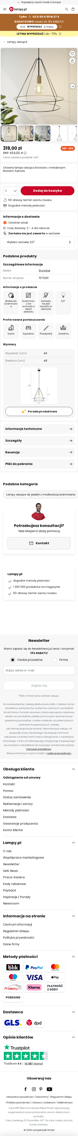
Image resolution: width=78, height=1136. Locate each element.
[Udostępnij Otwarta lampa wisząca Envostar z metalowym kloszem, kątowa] (72, 61)
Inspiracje (10, 897)
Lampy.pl (12, 842)
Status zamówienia (17, 797)
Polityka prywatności (18, 937)
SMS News (10, 871)
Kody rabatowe (14, 884)
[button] (9, 133)
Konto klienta (13, 830)
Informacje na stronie (24, 916)
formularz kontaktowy (38, 749)
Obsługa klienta (18, 769)
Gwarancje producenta (20, 823)
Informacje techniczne (23, 429)
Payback (9, 890)
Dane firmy (11, 944)
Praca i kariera (14, 877)
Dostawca (13, 1012)
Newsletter (11, 864)
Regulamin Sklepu (16, 931)
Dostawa (9, 817)
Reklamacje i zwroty (18, 804)
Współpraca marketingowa (23, 857)
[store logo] (20, 9)
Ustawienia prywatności (20, 1096)
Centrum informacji (17, 924)
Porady (25, 897)
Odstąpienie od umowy (22, 777)
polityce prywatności (59, 753)
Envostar (44, 270)
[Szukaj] (67, 9)
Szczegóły (13, 440)
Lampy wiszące (17, 42)
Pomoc (8, 791)
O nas (7, 851)
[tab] (39, 799)
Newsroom (11, 903)
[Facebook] (28, 1089)
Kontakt (9, 784)
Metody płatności (16, 810)
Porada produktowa (42, 411)
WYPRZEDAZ (36, 26)
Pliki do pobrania (19, 464)
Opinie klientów (18, 1037)
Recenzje (12, 452)
